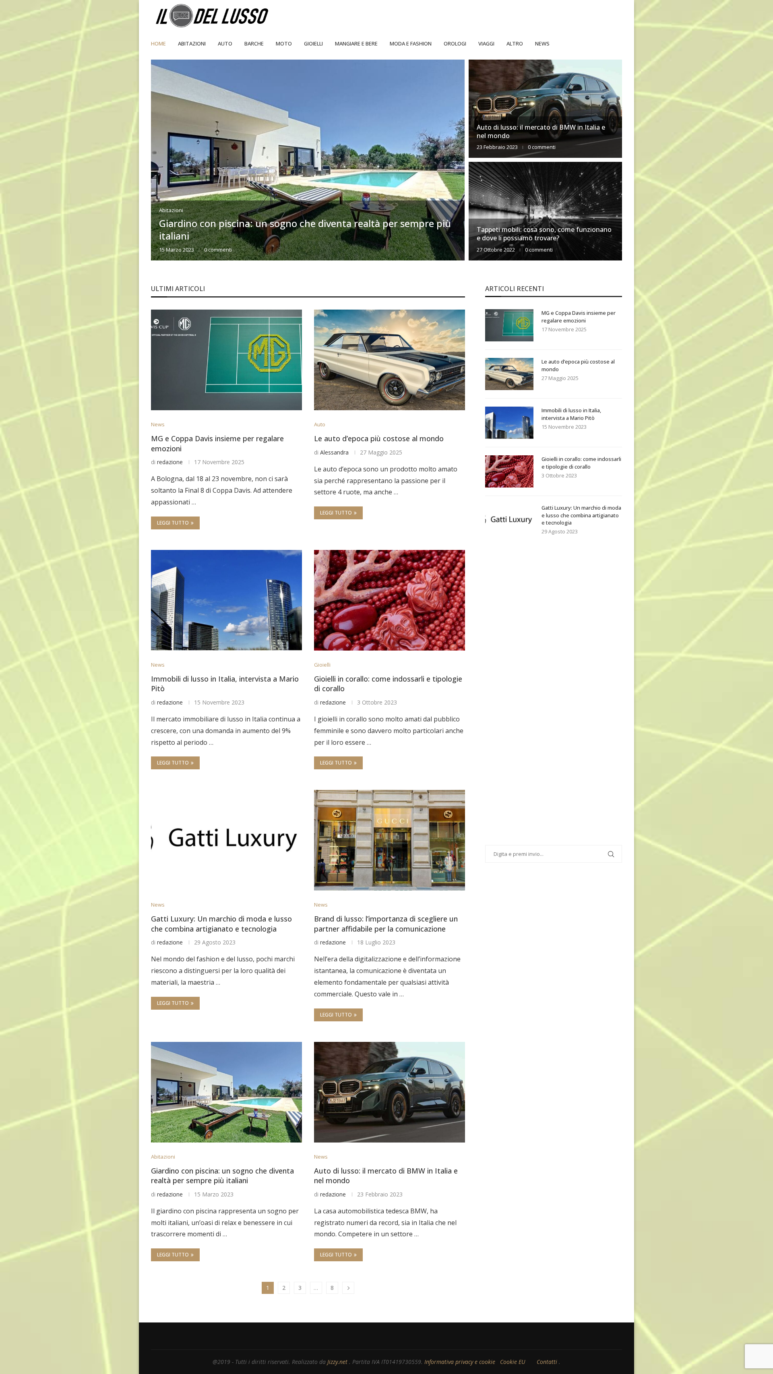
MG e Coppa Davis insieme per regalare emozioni (579, 316)
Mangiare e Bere (356, 43)
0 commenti (228, 249)
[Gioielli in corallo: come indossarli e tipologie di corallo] (389, 600)
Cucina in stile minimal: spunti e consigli (537, 237)
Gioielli (313, 43)
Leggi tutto (173, 522)
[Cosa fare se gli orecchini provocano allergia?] (545, 109)
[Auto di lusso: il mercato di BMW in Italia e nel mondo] (389, 1092)
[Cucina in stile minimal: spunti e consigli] (545, 211)
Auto (225, 43)
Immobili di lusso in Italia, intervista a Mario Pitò (571, 414)
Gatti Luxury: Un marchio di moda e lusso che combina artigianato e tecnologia (221, 924)
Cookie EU (512, 1362)
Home (158, 43)
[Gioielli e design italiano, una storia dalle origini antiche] (308, 160)
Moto (284, 43)
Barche (254, 43)
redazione (170, 462)
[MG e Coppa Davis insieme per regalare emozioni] (226, 360)
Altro (514, 43)
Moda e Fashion (411, 43)
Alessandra (334, 452)
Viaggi (486, 43)
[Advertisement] (545, 700)
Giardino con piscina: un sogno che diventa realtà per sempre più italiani (222, 1176)
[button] (166, 159)
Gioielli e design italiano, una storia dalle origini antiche (282, 235)
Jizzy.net (338, 1362)
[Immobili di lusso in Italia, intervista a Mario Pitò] (226, 600)
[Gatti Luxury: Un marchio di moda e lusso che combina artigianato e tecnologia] (226, 840)
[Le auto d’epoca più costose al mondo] (389, 360)
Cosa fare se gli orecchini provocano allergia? (545, 135)
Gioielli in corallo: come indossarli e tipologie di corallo (581, 462)
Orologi (455, 43)
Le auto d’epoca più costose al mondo (379, 438)
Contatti (548, 1362)
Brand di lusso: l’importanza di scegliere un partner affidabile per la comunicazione (386, 924)
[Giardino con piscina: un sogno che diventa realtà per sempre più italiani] (226, 1092)
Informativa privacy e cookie (460, 1362)
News (542, 43)
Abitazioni (192, 43)
